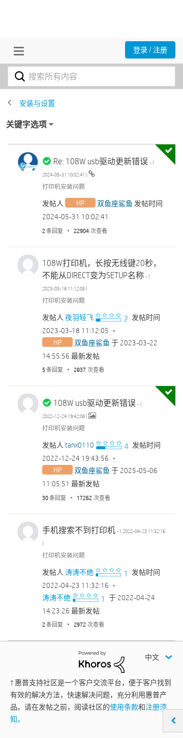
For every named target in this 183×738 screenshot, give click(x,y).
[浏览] (16, 51)
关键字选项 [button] (26, 124)
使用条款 (124, 707)
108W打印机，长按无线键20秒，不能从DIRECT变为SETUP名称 (101, 275)
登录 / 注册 (150, 49)
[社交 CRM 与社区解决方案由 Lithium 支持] (102, 661)
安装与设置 (37, 103)
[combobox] (91, 76)
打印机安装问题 (63, 186)
